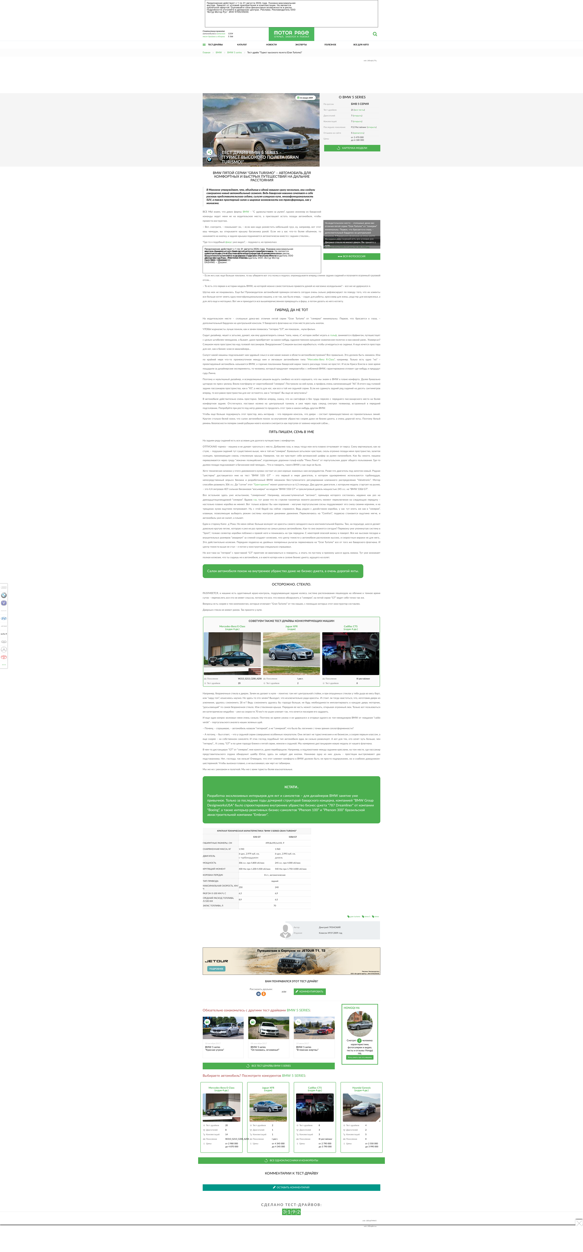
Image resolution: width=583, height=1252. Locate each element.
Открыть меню (204, 48)
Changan (3, 603)
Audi (3, 587)
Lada (3, 641)
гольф (333, 335)
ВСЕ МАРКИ (4, 663)
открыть (357, 116)
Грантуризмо (261, 484)
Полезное (330, 45)
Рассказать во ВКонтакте (258, 994)
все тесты (359, 110)
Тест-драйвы (215, 45)
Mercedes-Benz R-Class (321, 359)
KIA (3, 634)
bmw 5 (367, 916)
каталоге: (221, 34)
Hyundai (3, 618)
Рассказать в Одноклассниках (263, 994)
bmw (377, 916)
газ (255, 500)
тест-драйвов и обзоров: (214, 37)
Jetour (3, 626)
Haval (3, 610)
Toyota (3, 657)
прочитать (358, 133)
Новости (271, 45)
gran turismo (355, 916)
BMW (246, 212)
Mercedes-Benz (3, 649)
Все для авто (361, 45)
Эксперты (301, 45)
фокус (228, 242)
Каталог (242, 45)
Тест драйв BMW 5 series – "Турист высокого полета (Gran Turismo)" (260, 157)
